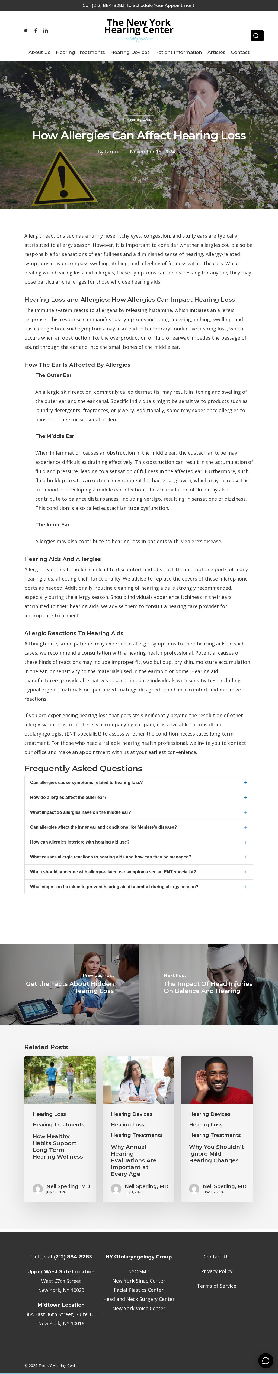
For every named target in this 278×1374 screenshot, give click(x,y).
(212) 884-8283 (73, 1257)
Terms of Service (216, 1286)
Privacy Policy (216, 1271)
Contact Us (217, 1256)
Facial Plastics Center (139, 1290)
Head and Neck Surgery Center (139, 1299)
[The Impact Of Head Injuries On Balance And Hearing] (208, 984)
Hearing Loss (139, 119)
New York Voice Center (138, 1308)
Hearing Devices (131, 1114)
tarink (112, 151)
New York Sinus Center (138, 1280)
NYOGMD (139, 1271)
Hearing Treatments (58, 1125)
